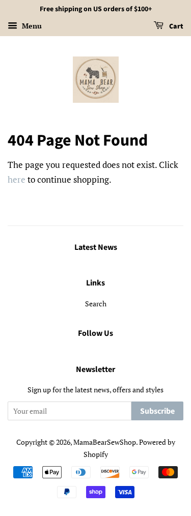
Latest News (95, 247)
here (16, 179)
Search (95, 303)
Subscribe (157, 411)
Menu (31, 26)
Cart (175, 26)
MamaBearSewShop (104, 442)
